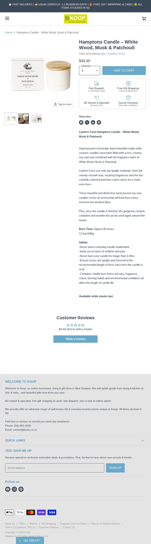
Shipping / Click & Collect (73, 523)
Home (9, 32)
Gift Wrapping (48, 523)
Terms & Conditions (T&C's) (20, 527)
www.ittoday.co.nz (38, 536)
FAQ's (22, 523)
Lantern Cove (116, 53)
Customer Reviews (49, 527)
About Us (10, 523)
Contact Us (69, 527)
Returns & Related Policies (105, 523)
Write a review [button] (75, 339)
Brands (33, 523)
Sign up (115, 467)
